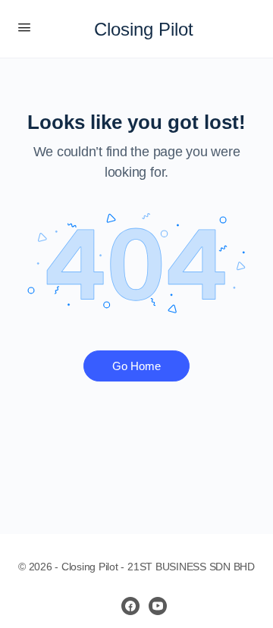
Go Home (136, 366)
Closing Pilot (143, 29)
